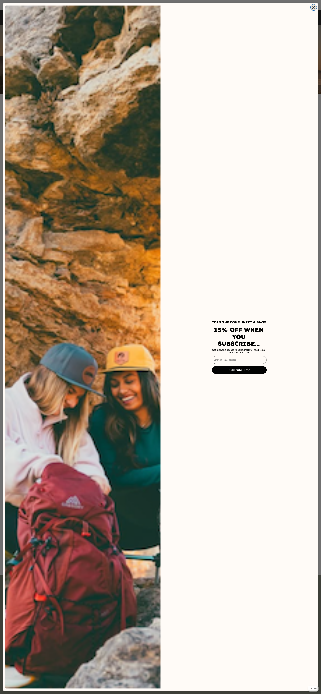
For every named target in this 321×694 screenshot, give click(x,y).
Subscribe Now (239, 370)
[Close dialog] (313, 7)
